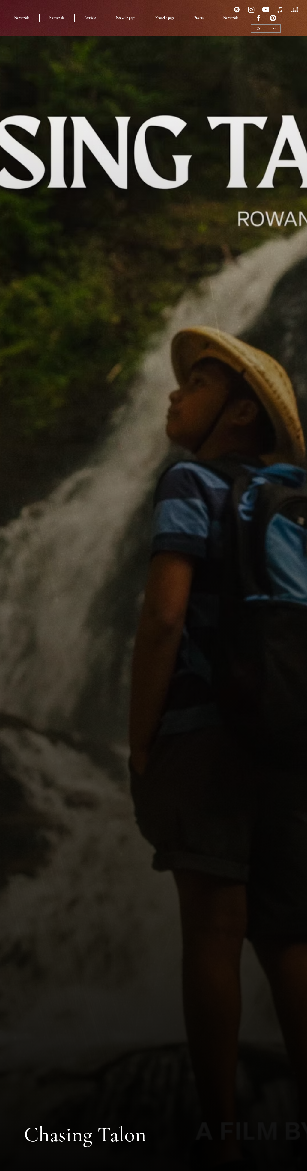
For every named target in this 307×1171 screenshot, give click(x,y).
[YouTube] (265, 9)
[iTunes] (280, 9)
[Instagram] (251, 9)
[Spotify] (237, 9)
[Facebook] (258, 18)
